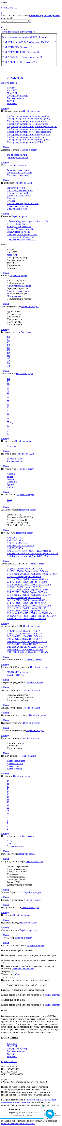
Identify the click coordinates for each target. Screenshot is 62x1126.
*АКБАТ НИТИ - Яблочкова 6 (17, 47)
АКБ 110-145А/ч (15, 537)
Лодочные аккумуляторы (19, 291)
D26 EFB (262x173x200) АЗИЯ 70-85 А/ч (27, 647)
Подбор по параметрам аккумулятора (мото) (28, 139)
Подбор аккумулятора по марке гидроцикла (28, 134)
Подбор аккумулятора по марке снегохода (27, 124)
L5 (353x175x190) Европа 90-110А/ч (24, 568)
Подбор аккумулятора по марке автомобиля (28, 116)
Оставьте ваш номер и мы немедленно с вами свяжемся (28, 960)
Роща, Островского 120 (18, 232)
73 (8, 431)
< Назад (5, 108)
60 (8, 399)
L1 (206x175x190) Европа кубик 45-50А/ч (27, 571)
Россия (10, 479)
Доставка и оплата (16, 98)
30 (8, 812)
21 (8, 807)
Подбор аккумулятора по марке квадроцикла (29, 132)
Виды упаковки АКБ (17, 208)
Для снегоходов (14, 768)
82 (8, 433)
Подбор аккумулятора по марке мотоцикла (28, 121)
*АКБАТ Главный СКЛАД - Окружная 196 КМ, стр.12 (29, 42)
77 (8, 412)
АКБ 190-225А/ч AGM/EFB (20, 545)
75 (8, 410)
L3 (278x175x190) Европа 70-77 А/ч (24, 587)
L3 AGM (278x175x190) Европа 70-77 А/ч (27, 589)
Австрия (11, 474)
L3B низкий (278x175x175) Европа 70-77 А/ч (29, 595)
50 (8, 394)
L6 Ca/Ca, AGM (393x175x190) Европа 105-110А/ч (31, 616)
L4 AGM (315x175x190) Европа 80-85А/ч (27, 600)
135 (8, 342)
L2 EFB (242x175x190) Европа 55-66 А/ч (27, 581)
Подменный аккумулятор (19, 172)
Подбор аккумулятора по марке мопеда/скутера (30, 129)
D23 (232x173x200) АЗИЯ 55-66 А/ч (24, 639)
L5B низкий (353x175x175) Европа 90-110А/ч (29, 613)
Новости (11, 198)
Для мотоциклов (15, 763)
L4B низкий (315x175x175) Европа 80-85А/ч (29, 605)
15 (8, 794)
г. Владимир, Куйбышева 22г (21, 237)
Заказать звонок (9, 83)
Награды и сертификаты (19, 195)
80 (8, 415)
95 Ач (10, 423)
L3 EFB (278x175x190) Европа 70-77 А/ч (27, 592)
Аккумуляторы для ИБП (19, 285)
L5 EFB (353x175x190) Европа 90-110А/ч (27, 610)
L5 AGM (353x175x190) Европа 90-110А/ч (27, 608)
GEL (9, 843)
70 (8, 407)
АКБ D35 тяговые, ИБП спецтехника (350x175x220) (32, 553)
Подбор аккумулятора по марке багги (25, 137)
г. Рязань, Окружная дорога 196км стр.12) (27, 221)
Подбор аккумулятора (17, 95)
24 (8, 810)
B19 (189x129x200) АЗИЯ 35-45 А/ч (24, 631)
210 (8, 363)
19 (8, 802)
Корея (10, 476)
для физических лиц (17, 155)
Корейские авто (14, 458)
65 (8, 402)
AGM (9, 499)
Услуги (10, 101)
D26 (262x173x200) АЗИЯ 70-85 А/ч (24, 644)
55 (8, 397)
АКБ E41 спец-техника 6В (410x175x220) (27, 556)
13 (8, 789)
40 (8, 389)
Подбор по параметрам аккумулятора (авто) (28, 118)
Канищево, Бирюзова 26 (19, 226)
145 (8, 347)
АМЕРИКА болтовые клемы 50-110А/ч (26, 618)
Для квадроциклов (16, 761)
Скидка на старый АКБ (18, 193)
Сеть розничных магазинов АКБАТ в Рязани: (24, 37)
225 (8, 358)
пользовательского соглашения (16, 1102)
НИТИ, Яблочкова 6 (17, 224)
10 (8, 781)
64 (8, 428)
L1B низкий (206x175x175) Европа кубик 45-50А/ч (32, 574)
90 (8, 420)
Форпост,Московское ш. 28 (20, 229)
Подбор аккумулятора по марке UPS (25, 142)
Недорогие (12, 446)
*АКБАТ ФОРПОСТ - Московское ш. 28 (22, 57)
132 (8, 339)
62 (8, 425)
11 (8, 784)
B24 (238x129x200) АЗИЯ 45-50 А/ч (24, 633)
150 (8, 350)
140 (8, 345)
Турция (10, 484)
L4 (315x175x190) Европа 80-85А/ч (24, 597)
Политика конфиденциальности (22, 203)
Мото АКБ (12, 93)
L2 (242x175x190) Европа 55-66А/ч (24, 576)
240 (8, 366)
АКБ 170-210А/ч (15, 540)
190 (8, 355)
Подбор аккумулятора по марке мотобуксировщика (32, 126)
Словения (12, 481)
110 (8, 383)
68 (8, 404)
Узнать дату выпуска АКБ (20, 190)
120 (8, 337)
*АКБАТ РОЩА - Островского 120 (19, 62)
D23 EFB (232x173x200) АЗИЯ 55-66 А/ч (27, 641)
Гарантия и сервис (16, 188)
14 (8, 791)
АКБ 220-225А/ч (15, 548)
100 (8, 378)
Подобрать (7, 971)
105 (8, 381)
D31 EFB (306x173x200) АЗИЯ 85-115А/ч (27, 652)
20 (8, 805)
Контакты (12, 103)
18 (8, 799)
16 (8, 797)
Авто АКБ (12, 90)
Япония (11, 487)
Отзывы (11, 201)
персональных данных (23, 968)
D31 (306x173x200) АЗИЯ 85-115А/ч (25, 649)
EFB (9, 502)
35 (8, 386)
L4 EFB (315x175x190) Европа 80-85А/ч (26, 602)
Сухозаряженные (15, 846)
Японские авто (14, 461)
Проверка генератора (17, 175)
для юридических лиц (18, 157)
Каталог (11, 87)
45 (8, 391)
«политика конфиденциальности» (18, 1123)
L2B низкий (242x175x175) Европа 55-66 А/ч (29, 584)
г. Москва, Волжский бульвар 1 (22, 234)
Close (17, 974)
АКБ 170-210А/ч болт (17, 543)
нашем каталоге (52, 995)
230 (8, 360)
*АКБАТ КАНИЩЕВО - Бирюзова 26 (20, 52)
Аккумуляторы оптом (17, 206)
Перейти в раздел (31, 111)
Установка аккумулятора (19, 170)
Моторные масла (15, 296)
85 (8, 418)
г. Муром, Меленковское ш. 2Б (22, 239)
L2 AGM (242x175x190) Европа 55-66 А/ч (27, 579)
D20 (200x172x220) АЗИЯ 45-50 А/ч (24, 636)
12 (8, 786)
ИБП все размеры (15, 675)
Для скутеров (13, 766)
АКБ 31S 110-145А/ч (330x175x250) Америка (29, 551)
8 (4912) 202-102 (9, 7)
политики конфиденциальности (41, 1099)
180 (8, 353)
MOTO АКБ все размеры (19, 672)
